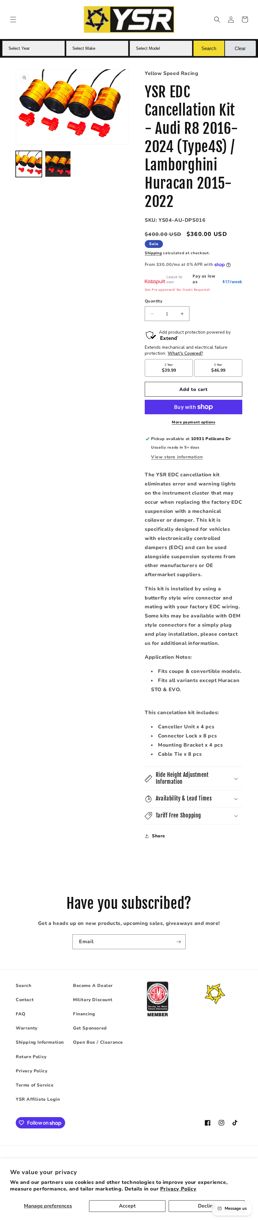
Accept (127, 1205)
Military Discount (92, 1000)
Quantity (153, 301)
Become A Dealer (93, 986)
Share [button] (158, 836)
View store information (177, 457)
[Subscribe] (178, 941)
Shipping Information (40, 1042)
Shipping (153, 252)
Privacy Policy (178, 1188)
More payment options (193, 422)
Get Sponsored (90, 1028)
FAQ (20, 1014)
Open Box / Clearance (98, 1042)
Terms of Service (35, 1085)
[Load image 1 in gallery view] (29, 164)
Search (23, 986)
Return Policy (31, 1057)
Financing (84, 1014)
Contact (25, 1000)
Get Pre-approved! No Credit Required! (177, 289)
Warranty (26, 1028)
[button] (13, 19)
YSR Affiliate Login (38, 1099)
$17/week (232, 281)
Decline (207, 1205)
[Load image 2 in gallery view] (58, 164)
